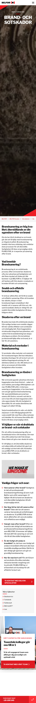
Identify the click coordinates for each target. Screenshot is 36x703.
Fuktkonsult (8, 603)
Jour (5, 609)
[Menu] (33, 2)
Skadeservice (8, 596)
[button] (3, 700)
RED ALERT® (8, 606)
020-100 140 (8, 700)
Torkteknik (7, 600)
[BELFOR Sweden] (18, 2)
